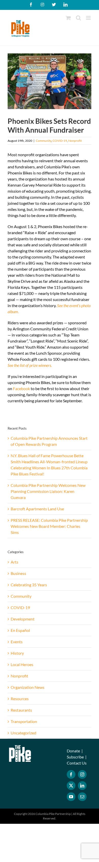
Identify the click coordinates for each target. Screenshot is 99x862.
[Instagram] (82, 774)
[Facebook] (71, 774)
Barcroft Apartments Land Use (37, 508)
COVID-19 (60, 141)
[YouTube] (71, 796)
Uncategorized (23, 732)
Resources (20, 698)
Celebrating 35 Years (29, 584)
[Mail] (82, 796)
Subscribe (75, 756)
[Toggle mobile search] (78, 18)
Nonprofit (75, 141)
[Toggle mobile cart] (68, 18)
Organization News (27, 687)
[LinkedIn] (82, 785)
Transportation (24, 721)
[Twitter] (71, 785)
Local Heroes (22, 664)
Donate (73, 750)
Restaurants (21, 710)
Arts (14, 561)
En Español (20, 630)
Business (18, 573)
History (17, 653)
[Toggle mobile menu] (88, 18)
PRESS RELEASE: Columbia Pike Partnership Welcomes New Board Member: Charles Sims (49, 526)
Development (23, 618)
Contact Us (77, 762)
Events (17, 641)
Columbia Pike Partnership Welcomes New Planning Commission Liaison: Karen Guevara (48, 491)
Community (43, 141)
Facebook (21, 388)
